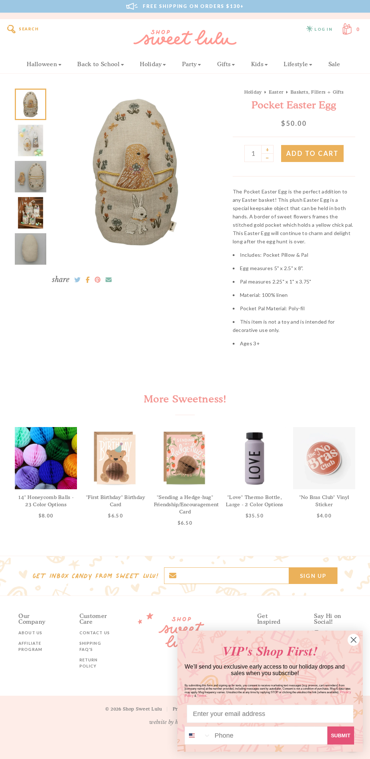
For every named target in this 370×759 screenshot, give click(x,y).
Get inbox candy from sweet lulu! (95, 575)
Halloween (42, 64)
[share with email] (109, 280)
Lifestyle (296, 64)
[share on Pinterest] (97, 280)
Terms (201, 696)
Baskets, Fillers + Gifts (317, 92)
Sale (334, 64)
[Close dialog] (353, 640)
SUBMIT (340, 735)
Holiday (151, 64)
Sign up (313, 575)
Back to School (98, 64)
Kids (257, 64)
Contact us (94, 632)
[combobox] (198, 735)
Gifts (224, 64)
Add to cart (312, 153)
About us (30, 632)
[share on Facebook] (88, 280)
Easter (276, 92)
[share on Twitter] (77, 280)
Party (189, 64)
